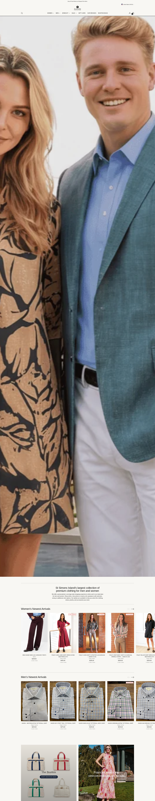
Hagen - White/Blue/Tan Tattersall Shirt (34, 723)
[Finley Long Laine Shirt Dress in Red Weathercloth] (63, 633)
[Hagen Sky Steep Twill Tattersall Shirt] (63, 701)
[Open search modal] (21, 13)
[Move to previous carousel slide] (129, 609)
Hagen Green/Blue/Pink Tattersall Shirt (120, 723)
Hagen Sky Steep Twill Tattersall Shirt (63, 723)
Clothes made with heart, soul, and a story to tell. (106, 776)
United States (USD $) (128, 4)
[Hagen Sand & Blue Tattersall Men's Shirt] (92, 701)
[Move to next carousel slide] (132, 609)
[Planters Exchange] (77, 8)
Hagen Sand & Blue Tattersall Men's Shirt (92, 723)
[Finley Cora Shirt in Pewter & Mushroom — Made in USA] (92, 633)
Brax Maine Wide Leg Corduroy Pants (34, 655)
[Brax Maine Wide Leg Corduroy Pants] (34, 633)
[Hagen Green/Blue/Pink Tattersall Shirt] (120, 701)
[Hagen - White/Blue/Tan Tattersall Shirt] (34, 701)
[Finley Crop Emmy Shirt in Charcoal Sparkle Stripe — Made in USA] (120, 633)
